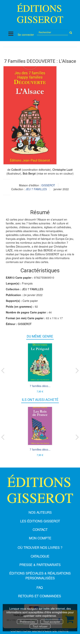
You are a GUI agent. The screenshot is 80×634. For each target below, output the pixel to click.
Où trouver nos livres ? (40, 547)
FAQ (40, 587)
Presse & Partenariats (40, 564)
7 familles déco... (40, 386)
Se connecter (26, 34)
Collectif (16, 169)
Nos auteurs (40, 512)
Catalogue (40, 556)
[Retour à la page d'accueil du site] (40, 13)
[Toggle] (11, 33)
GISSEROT (48, 185)
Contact (40, 529)
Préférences (27, 622)
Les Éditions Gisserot (40, 521)
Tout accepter (51, 622)
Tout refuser (40, 626)
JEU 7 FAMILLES (36, 189)
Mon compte (40, 538)
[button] (30, 115)
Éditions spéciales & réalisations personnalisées (40, 575)
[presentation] (2, 369)
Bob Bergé (29, 173)
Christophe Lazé (62, 169)
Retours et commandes (39, 595)
